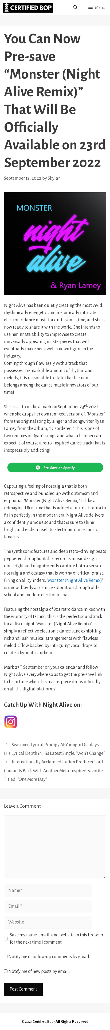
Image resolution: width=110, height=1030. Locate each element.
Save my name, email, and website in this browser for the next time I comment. (56, 939)
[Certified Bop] (28, 7)
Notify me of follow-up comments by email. (49, 956)
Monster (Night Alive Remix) (75, 580)
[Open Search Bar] (75, 7)
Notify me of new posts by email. (39, 971)
